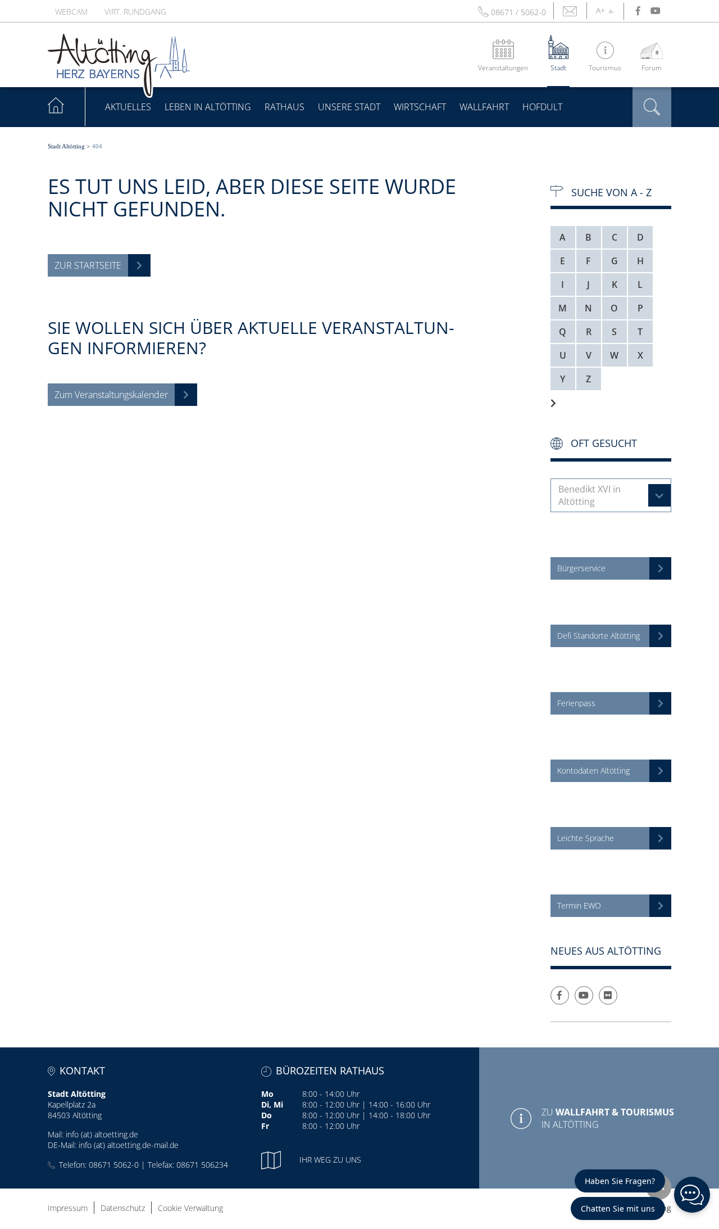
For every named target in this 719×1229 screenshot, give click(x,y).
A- (611, 11)
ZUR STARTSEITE (87, 265)
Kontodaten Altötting (593, 770)
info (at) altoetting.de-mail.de (129, 1145)
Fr (265, 1125)
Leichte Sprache (585, 838)
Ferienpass (576, 703)
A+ (600, 10)
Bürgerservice (581, 568)
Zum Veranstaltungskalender (111, 394)
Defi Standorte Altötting (598, 635)
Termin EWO (579, 905)
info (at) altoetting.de (102, 1134)
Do (266, 1115)
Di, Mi (272, 1104)
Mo (267, 1093)
